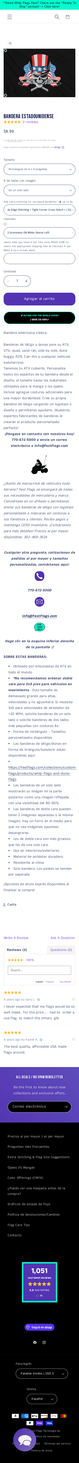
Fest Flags (35, 1431)
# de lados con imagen (20, 181)
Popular (50, 981)
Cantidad (10, 271)
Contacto (15, 1235)
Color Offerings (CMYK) (25, 1178)
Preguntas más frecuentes (28, 1146)
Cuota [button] (11, 904)
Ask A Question (63, 938)
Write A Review (16, 938)
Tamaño (9, 160)
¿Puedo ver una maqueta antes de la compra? (36, 1191)
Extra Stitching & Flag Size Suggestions (39, 1157)
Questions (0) (61, 950)
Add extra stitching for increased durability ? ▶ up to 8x (38, 202)
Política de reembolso (46, 1436)
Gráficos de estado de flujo (29, 1204)
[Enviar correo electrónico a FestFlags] (39, 606)
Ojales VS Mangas (21, 1167)
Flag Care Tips (19, 1225)
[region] (39, 5)
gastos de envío (14, 140)
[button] (9, 17)
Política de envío (41, 1451)
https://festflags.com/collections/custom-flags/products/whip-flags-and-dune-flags (42, 773)
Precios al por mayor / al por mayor (36, 1136)
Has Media (65, 981)
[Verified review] (38, 999)
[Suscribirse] (66, 1106)
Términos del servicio (57, 1444)
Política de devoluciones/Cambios (34, 1214)
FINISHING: (10, 219)
